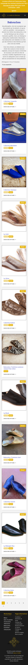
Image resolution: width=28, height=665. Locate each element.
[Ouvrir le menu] (25, 15)
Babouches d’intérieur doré (12, 457)
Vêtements (7, 623)
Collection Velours (9, 501)
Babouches (7, 625)
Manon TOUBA (17, 653)
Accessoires (7, 621)
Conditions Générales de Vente (18, 618)
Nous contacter (19, 634)
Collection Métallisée (10, 145)
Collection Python (9, 322)
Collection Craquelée (10, 101)
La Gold (6, 234)
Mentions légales (19, 632)
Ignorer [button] (14, 10)
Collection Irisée (9, 590)
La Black (6, 413)
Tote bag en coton (8, 5)
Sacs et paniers (8, 619)
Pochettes (7, 627)
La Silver (6, 278)
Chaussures (7, 629)
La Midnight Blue (9, 546)
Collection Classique (10, 190)
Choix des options (9, 106)
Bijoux (5, 618)
